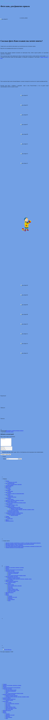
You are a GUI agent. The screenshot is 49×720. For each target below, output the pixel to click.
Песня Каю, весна (9, 431)
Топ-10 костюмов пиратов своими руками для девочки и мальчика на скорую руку (24, 546)
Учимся (7, 516)
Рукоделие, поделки (10, 506)
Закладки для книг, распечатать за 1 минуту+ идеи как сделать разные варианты (23, 542)
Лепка (9, 489)
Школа (7, 519)
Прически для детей (12, 482)
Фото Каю (8, 517)
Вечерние (10, 598)
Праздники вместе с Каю (11, 501)
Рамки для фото (9, 503)
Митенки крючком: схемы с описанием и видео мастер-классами (20, 544)
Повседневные (11, 599)
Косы (9, 600)
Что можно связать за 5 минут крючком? (14, 545)
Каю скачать (8, 498)
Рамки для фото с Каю (13, 504)
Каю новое (8, 490)
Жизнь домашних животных (14, 514)
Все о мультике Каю (10, 483)
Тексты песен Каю (12, 496)
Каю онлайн (8, 492)
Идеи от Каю (8, 486)
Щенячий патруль (9, 520)
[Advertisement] (24, 29)
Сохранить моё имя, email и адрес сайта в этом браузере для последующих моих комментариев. (22, 452)
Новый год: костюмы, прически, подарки (15, 500)
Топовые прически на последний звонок (14, 547)
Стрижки (10, 596)
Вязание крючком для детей (14, 507)
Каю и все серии (11, 591)
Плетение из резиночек (13, 510)
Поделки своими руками (13, 511)
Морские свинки (14, 515)
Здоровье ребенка (9, 485)
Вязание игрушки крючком (17, 508)
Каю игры (8, 487)
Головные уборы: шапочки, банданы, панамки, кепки (22, 509)
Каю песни (8, 494)
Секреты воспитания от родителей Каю (14, 512)
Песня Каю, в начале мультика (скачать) (14, 430)
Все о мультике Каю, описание (15, 484)
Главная (7, 566)
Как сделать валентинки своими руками (17, 502)
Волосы (7, 481)
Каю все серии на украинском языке (16, 493)
